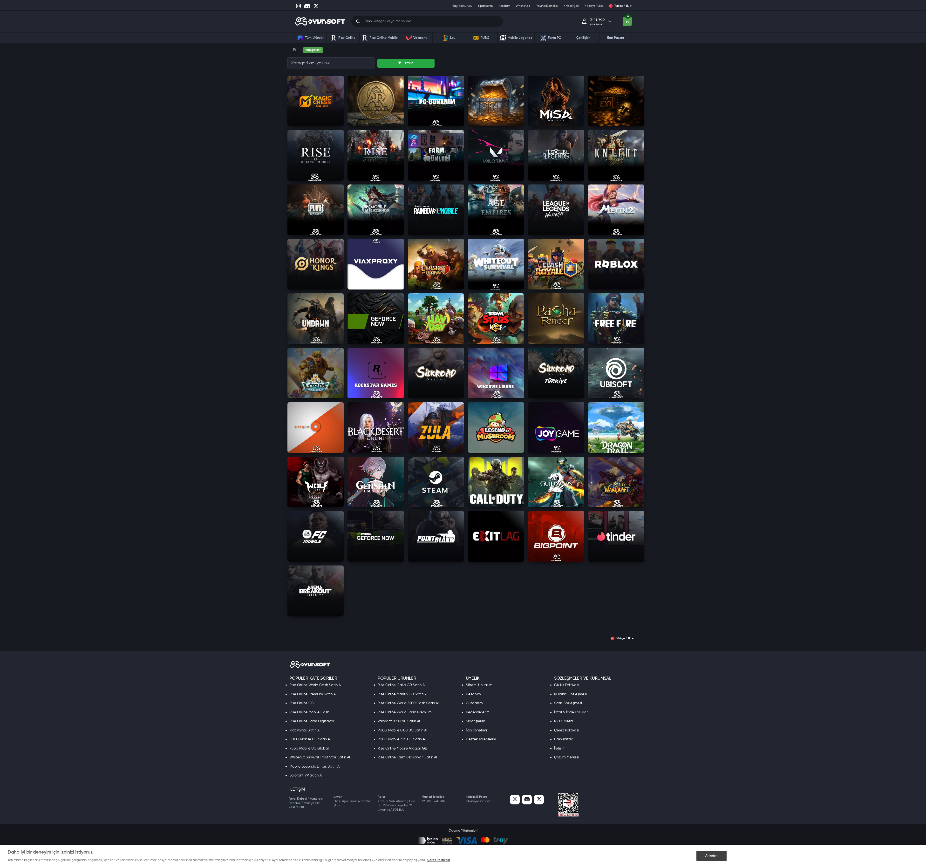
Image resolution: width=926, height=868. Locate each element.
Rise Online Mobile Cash (309, 712)
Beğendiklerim (478, 712)
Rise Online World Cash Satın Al (315, 685)
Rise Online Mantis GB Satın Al (402, 694)
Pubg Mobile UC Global (309, 748)
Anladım (711, 855)
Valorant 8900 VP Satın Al (399, 721)
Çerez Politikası (566, 730)
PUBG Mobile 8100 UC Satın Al (402, 730)
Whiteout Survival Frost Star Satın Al (319, 757)
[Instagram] (515, 799)
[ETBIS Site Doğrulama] (568, 804)
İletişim (559, 748)
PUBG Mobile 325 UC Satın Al (402, 739)
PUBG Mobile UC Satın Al (310, 739)
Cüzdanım (474, 703)
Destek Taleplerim (481, 739)
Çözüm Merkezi (566, 757)
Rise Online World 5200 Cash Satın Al (408, 703)
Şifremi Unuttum (479, 685)
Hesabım (473, 694)
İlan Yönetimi (476, 730)
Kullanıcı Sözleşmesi (570, 694)
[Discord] (527, 799)
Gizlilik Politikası (566, 685)
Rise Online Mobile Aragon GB (402, 748)
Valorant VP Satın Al (305, 775)
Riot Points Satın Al (304, 730)
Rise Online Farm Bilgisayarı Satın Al (407, 757)
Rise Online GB (301, 703)
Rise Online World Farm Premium (405, 712)
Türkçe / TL (621, 6)
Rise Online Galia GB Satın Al (401, 685)
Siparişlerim (475, 721)
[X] (539, 799)
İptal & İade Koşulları (571, 712)
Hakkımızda (563, 739)
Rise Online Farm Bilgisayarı (312, 721)
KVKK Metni (563, 721)
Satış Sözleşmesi (568, 703)
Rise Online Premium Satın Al (312, 694)
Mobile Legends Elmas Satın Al (314, 766)
